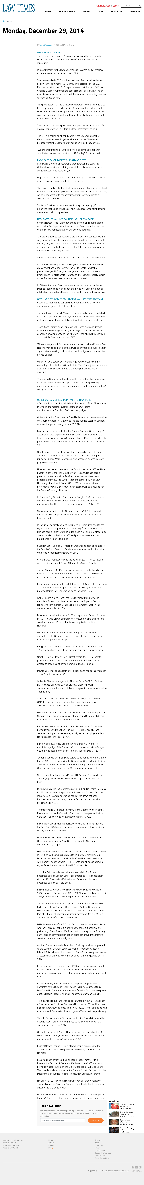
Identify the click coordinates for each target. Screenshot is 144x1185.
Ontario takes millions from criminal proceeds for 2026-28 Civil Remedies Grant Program (127, 1106)
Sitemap (51, 1145)
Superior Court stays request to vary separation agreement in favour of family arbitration (127, 1114)
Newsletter (52, 1140)
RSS (50, 1148)
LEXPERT (116, 6)
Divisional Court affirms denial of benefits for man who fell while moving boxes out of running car (127, 1122)
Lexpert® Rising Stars (11, 1145)
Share (71, 45)
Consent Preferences (103, 1153)
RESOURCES (116, 11)
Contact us (99, 1145)
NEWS (48, 11)
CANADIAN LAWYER (103, 6)
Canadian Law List (9, 1143)
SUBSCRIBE (135, 11)
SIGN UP (95, 1120)
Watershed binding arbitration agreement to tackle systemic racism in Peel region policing (127, 1130)
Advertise (98, 1140)
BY (44, 45)
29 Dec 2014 (60, 45)
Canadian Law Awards (11, 1148)
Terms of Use (100, 1156)
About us (98, 1143)
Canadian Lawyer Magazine (13, 1140)
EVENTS (86, 11)
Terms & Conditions (102, 1158)
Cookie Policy (100, 1151)
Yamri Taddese (46, 45)
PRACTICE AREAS (67, 11)
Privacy (97, 1148)
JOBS (100, 11)
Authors (51, 1143)
